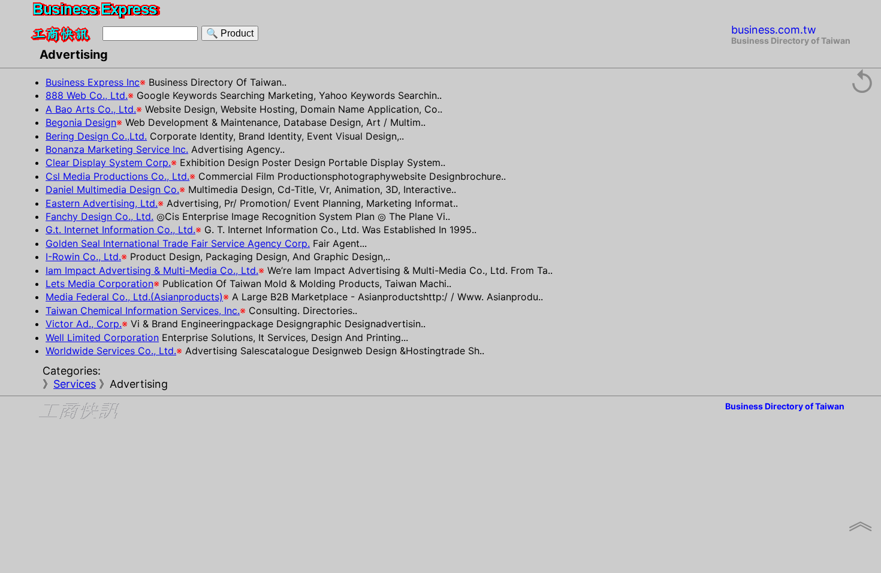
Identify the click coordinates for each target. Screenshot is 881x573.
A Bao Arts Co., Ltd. (91, 109)
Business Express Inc (93, 82)
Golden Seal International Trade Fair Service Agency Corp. (178, 243)
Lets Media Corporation (99, 283)
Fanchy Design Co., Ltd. (99, 216)
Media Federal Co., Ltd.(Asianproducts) (134, 297)
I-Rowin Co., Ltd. (83, 257)
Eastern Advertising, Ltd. (102, 203)
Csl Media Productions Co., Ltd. (117, 176)
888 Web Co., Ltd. (87, 95)
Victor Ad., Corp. (84, 324)
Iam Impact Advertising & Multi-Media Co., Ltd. (152, 270)
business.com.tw (773, 29)
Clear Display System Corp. (108, 162)
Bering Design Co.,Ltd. (96, 136)
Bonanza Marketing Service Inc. (117, 149)
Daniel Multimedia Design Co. (112, 189)
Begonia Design (81, 122)
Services (74, 384)
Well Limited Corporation (102, 337)
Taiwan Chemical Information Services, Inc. (143, 310)
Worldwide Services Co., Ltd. (111, 351)
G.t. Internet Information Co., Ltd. (120, 230)
